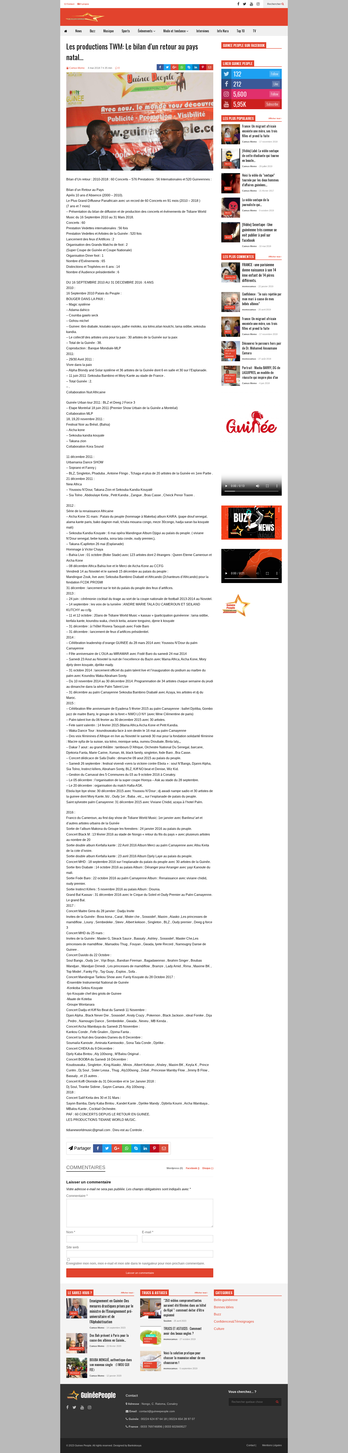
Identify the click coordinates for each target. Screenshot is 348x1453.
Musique (108, 30)
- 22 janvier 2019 (265, 286)
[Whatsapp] (181, 67)
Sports (126, 30)
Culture (219, 1329)
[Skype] (189, 67)
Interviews (202, 30)
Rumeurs (149, 1314)
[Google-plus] (174, 67)
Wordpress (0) (175, 1168)
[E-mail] (209, 67)
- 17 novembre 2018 (268, 141)
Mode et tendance (174, 30)
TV (254, 30)
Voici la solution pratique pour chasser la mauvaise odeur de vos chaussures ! (184, 1357)
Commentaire (77, 1196)
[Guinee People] (85, 17)
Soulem (168, 1321)
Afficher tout (274, 118)
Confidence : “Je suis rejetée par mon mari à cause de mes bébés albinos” (262, 299)
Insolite (230, 277)
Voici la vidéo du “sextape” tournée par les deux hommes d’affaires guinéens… (260, 180)
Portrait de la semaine (230, 353)
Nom (70, 1232)
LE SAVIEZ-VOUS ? (80, 1292)
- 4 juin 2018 (264, 383)
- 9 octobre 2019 (266, 210)
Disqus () (207, 1168)
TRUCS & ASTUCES (154, 1292)
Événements (145, 30)
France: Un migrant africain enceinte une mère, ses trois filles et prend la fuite (259, 131)
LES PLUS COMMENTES (238, 256)
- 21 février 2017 (266, 190)
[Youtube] (251, 4)
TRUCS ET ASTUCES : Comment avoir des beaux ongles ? (183, 1331)
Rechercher (274, 4)
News (78, 30)
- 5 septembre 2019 (187, 1368)
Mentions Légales (272, 1445)
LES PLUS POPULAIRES (238, 118)
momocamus (249, 286)
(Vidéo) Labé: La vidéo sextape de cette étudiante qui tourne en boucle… (260, 155)
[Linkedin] (195, 67)
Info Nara (223, 30)
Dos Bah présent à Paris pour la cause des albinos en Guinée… (109, 1338)
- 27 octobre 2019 (187, 1339)
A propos (84, 4)
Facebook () (193, 1168)
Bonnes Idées (224, 1307)
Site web (72, 1247)
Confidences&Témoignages (234, 1321)
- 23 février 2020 (113, 1346)
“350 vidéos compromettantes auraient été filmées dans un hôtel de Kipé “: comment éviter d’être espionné (185, 1307)
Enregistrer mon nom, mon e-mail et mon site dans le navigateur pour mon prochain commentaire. (135, 1263)
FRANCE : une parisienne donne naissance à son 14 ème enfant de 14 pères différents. (259, 272)
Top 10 (241, 30)
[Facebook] (238, 4)
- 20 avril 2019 (264, 309)
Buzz (92, 30)
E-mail (147, 1232)
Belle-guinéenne (226, 1300)
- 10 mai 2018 (264, 246)
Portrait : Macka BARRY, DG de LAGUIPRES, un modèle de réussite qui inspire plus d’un (261, 372)
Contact (70, 4)
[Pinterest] (202, 67)
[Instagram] (258, 4)
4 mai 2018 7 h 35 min (100, 68)
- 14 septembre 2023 (115, 1327)
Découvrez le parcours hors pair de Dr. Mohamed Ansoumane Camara (261, 348)
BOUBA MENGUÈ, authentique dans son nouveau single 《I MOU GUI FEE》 (111, 1364)
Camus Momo (77, 68)
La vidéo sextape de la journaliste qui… (255, 202)
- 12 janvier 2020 (113, 1375)
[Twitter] (244, 4)
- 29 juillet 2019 (265, 166)
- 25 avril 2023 (179, 1321)
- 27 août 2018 (264, 359)
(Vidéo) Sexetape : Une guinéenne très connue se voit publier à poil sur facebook (259, 232)
